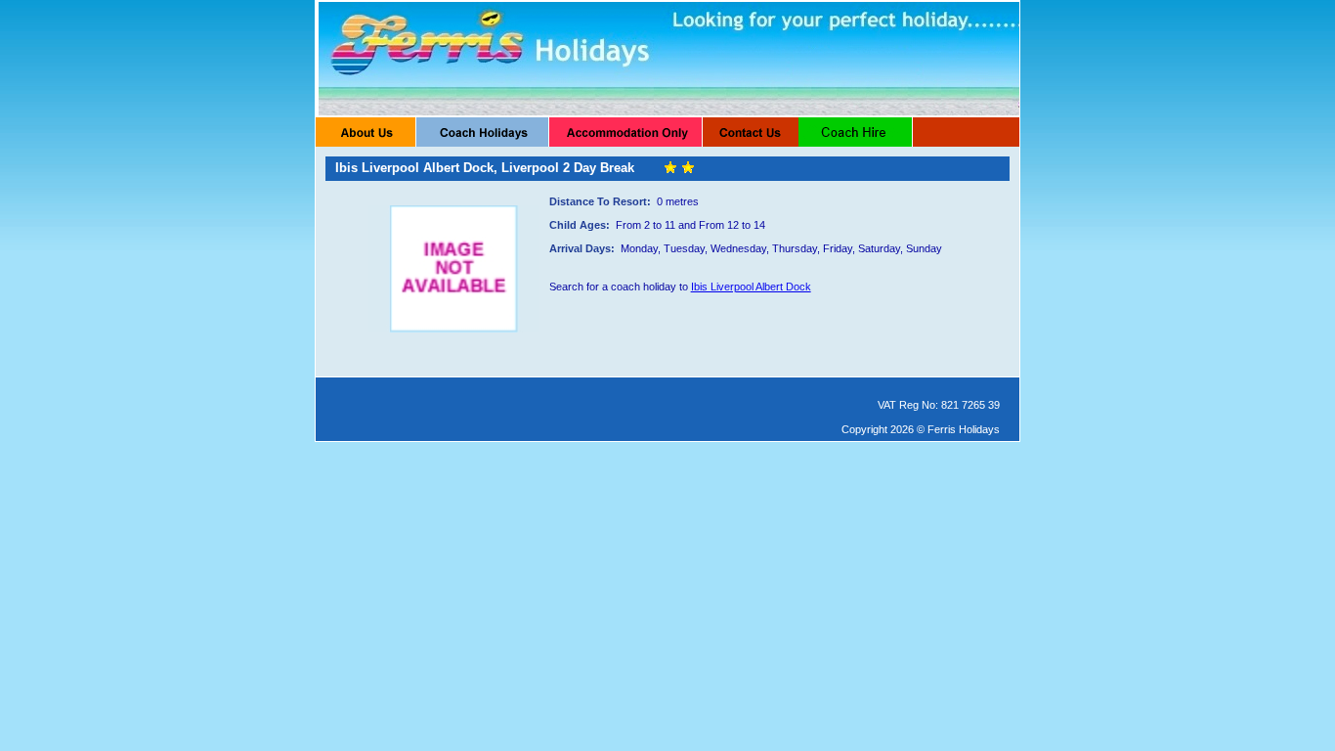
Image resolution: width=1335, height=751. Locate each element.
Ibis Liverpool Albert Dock (751, 286)
